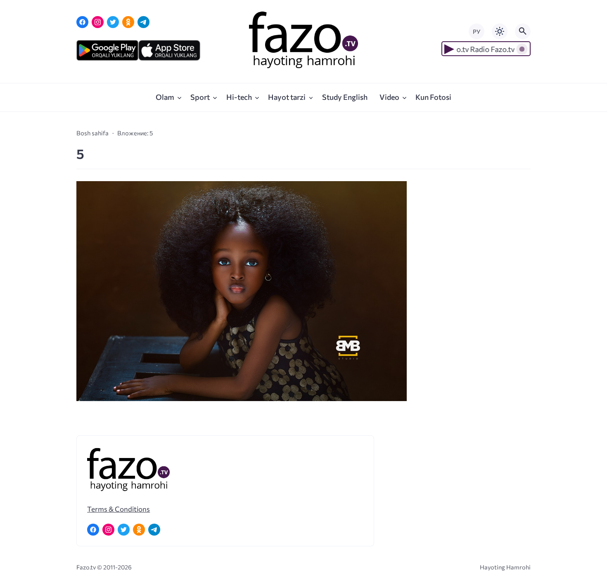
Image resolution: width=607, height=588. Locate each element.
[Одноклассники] (128, 22)
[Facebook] (82, 22)
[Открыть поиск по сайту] (523, 31)
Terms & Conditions (118, 509)
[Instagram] (98, 22)
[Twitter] (113, 22)
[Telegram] (143, 22)
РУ (476, 31)
